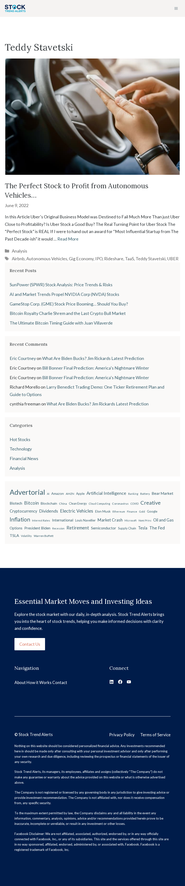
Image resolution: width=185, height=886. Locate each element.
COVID (135, 503)
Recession (58, 528)
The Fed (157, 527)
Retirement (77, 527)
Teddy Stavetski (150, 258)
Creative (150, 502)
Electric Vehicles (76, 511)
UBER (172, 258)
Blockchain (49, 503)
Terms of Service (155, 734)
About (20, 682)
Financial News (24, 458)
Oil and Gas (163, 520)
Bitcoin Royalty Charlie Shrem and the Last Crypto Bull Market (68, 313)
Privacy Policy (122, 734)
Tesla (142, 528)
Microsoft (131, 520)
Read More (68, 238)
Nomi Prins (145, 520)
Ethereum (118, 511)
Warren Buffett (43, 536)
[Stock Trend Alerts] (15, 8)
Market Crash (110, 519)
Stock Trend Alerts (36, 734)
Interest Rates (41, 520)
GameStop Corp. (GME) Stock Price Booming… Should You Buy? (69, 303)
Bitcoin (31, 503)
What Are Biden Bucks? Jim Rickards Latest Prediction (93, 358)
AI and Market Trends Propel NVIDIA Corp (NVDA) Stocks (64, 294)
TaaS (129, 258)
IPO (98, 258)
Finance (132, 511)
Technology (21, 448)
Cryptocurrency (23, 511)
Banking (133, 493)
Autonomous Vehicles (46, 258)
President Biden (37, 528)
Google (152, 511)
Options (16, 528)
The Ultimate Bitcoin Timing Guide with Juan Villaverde (61, 323)
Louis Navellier (85, 520)
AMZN (70, 493)
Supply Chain (127, 528)
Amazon (57, 493)
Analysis (19, 251)
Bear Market (162, 493)
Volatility (26, 535)
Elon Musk (103, 511)
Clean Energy (78, 503)
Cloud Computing (99, 503)
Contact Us (29, 644)
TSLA (14, 535)
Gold (142, 511)
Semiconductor (103, 528)
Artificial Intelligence (106, 493)
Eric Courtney (23, 358)
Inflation (20, 519)
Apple (80, 493)
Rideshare (113, 258)
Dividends (48, 511)
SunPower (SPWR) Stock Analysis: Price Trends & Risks (61, 284)
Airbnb (18, 258)
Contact (59, 682)
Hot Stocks (20, 439)
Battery (145, 493)
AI (48, 493)
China (63, 503)
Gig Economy (81, 258)
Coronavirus (120, 503)
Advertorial (27, 492)
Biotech (16, 503)
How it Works (39, 682)
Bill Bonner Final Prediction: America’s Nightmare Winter (95, 368)
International (62, 520)
